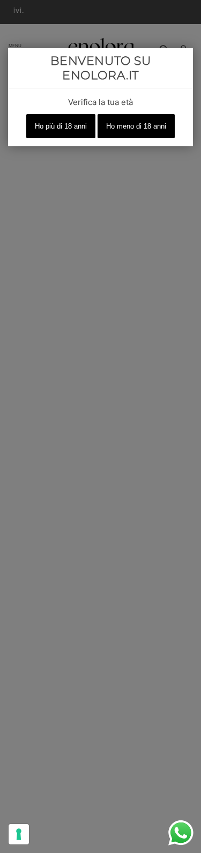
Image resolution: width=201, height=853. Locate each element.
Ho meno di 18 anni (136, 126)
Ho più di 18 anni (61, 126)
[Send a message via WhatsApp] (181, 833)
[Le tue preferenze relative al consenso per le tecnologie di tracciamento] (19, 834)
